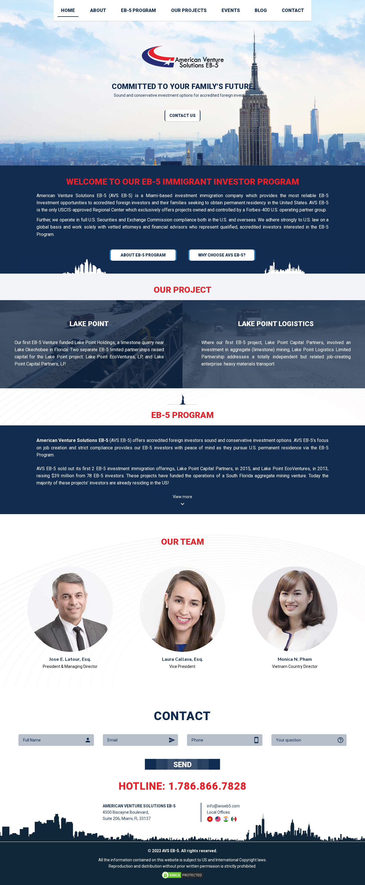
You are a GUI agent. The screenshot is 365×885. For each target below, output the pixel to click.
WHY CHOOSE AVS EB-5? (222, 255)
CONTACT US (182, 115)
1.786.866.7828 (207, 786)
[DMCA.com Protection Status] (182, 874)
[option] (182, 82)
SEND (182, 764)
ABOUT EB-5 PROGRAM (143, 255)
